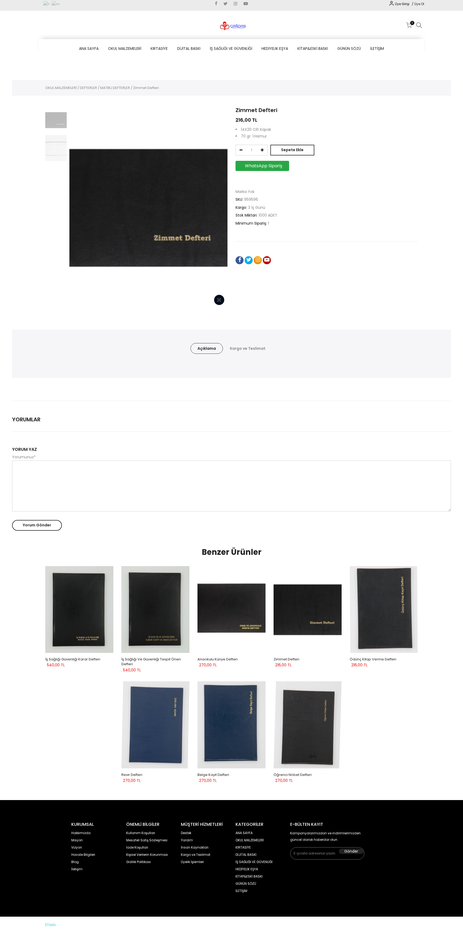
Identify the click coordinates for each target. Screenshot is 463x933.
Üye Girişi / (404, 4)
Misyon (77, 840)
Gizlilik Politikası (138, 862)
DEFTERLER (88, 87)
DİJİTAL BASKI (188, 48)
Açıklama (206, 348)
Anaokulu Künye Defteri (217, 659)
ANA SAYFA (89, 48)
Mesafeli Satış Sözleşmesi (146, 840)
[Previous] (79, 207)
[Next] (218, 207)
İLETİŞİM (377, 48)
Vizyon (76, 847)
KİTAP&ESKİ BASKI (312, 48)
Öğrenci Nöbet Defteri (293, 774)
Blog (75, 862)
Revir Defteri (131, 774)
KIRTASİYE (159, 48)
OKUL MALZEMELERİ (124, 48)
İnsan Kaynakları (194, 847)
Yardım (187, 840)
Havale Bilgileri (83, 854)
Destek (186, 833)
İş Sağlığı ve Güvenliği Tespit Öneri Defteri (151, 662)
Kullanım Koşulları (140, 833)
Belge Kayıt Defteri (213, 774)
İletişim (77, 869)
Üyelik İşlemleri (192, 862)
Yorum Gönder (37, 525)
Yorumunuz (24, 457)
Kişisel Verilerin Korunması (147, 854)
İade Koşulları (137, 847)
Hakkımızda (81, 833)
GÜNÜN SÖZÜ (349, 48)
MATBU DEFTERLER (115, 87)
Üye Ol (419, 4)
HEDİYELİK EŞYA (275, 48)
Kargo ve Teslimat (248, 348)
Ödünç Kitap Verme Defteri (373, 659)
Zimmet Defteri (286, 659)
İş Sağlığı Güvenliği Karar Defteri (72, 659)
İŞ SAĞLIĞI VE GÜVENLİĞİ (231, 48)
